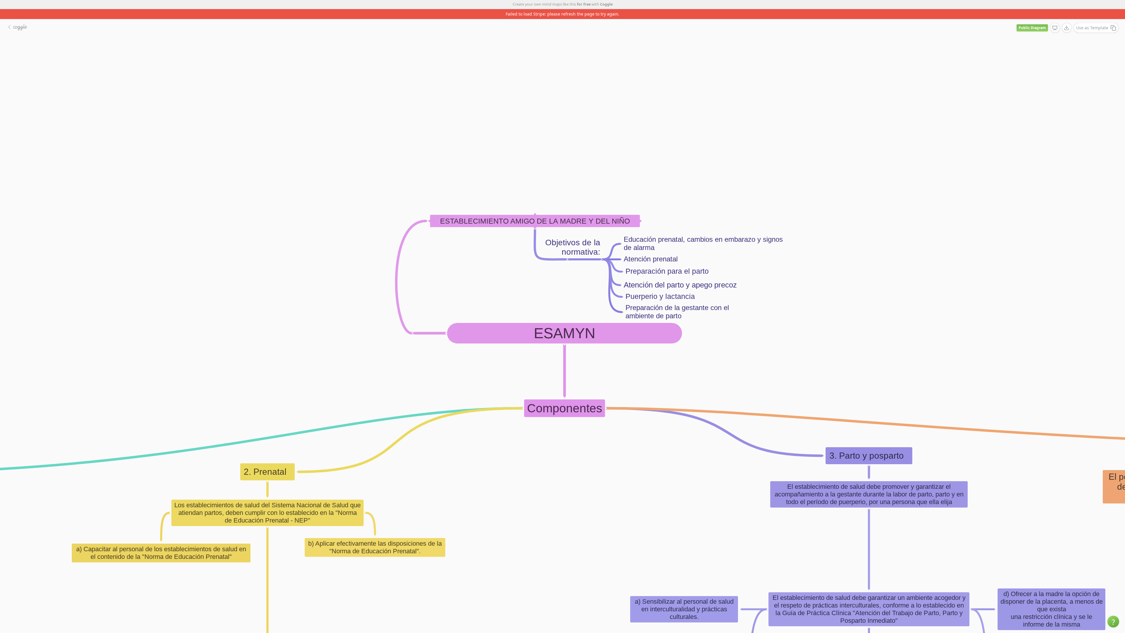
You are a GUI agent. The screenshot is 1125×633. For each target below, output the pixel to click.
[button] (1113, 621)
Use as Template (1092, 18)
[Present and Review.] (1055, 18)
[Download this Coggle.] (1066, 18)
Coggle (606, 4)
